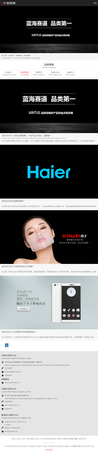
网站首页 (11, 55)
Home (15, 58)
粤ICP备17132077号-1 (79, 438)
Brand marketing (24, 58)
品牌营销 (18, 55)
